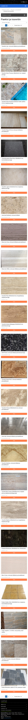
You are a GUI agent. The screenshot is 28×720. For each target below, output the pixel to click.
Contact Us (4, 708)
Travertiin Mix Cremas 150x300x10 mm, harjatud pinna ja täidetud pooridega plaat (13, 492)
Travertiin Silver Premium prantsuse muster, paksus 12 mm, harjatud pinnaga (13, 102)
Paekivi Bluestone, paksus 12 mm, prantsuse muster (14, 687)
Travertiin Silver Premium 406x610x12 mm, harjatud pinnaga (14, 74)
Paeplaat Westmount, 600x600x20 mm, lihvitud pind (14, 548)
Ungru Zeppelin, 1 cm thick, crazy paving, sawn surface (12, 631)
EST (22, 1)
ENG (24, 1)
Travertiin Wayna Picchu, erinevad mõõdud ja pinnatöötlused (12, 130)
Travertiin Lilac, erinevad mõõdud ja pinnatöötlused (13, 46)
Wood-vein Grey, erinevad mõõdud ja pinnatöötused (14, 242)
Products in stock (5, 9)
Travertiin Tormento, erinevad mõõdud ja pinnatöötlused (11, 659)
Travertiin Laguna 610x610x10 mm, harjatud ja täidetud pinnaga (12, 187)
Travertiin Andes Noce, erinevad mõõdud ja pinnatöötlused (12, 380)
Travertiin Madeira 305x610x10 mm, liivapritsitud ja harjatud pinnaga (13, 520)
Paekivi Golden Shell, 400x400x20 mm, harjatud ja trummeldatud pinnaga (13, 603)
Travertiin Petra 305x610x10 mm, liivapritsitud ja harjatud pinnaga (13, 296)
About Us (3, 704)
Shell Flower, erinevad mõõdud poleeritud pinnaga (13, 352)
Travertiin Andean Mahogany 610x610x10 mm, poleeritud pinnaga (12, 325)
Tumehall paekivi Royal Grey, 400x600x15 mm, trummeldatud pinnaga (12, 159)
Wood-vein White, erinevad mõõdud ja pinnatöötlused (14, 269)
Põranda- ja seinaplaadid (16, 9)
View (14, 50)
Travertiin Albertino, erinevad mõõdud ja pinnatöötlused (11, 464)
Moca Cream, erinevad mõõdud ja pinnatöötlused (13, 575)
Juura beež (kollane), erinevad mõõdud (11, 215)
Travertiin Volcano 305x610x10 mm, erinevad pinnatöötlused (12, 408)
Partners (3, 706)
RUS (26, 1)
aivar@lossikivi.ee (7, 718)
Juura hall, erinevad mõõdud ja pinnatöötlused (12, 436)
